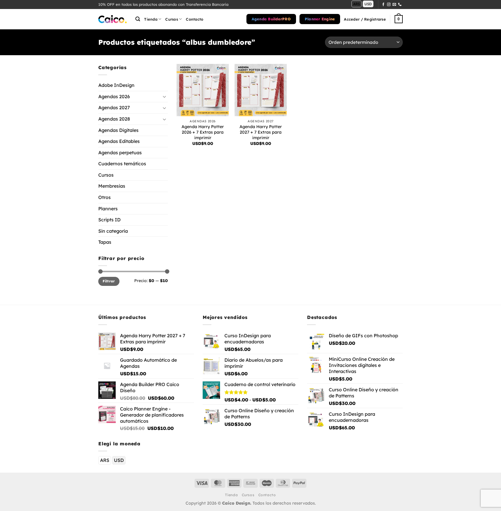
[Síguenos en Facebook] (383, 5)
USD (368, 4)
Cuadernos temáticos (122, 163)
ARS (356, 4)
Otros (104, 197)
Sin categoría (113, 231)
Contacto (194, 19)
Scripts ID (109, 220)
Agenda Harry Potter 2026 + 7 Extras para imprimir (202, 132)
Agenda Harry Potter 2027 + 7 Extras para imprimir (260, 132)
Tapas (104, 242)
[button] (137, 19)
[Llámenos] (400, 5)
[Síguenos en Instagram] (389, 5)
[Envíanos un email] (394, 5)
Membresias (111, 186)
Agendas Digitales (118, 130)
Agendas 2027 (114, 107)
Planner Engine (320, 19)
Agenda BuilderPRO (271, 19)
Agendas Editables (119, 141)
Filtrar (109, 281)
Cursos (106, 175)
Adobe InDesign (116, 85)
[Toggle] (164, 96)
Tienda (150, 19)
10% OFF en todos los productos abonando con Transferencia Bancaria (163, 4)
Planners (108, 208)
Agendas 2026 (114, 96)
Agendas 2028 (114, 119)
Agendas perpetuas (120, 152)
